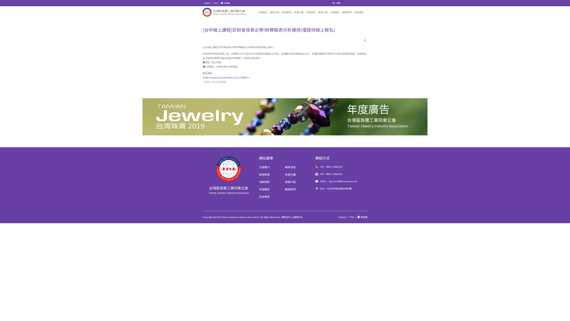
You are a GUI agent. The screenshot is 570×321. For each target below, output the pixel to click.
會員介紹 (323, 12)
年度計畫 (299, 12)
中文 (216, 3)
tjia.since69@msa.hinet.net (343, 181)
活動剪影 (311, 12)
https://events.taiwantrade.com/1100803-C (226, 77)
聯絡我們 (347, 12)
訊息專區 (359, 12)
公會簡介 (262, 12)
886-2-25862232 (334, 166)
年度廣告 (335, 12)
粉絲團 (227, 3)
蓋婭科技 (298, 217)
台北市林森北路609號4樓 (339, 188)
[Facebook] (364, 40)
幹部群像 (287, 12)
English (207, 3)
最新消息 (275, 12)
